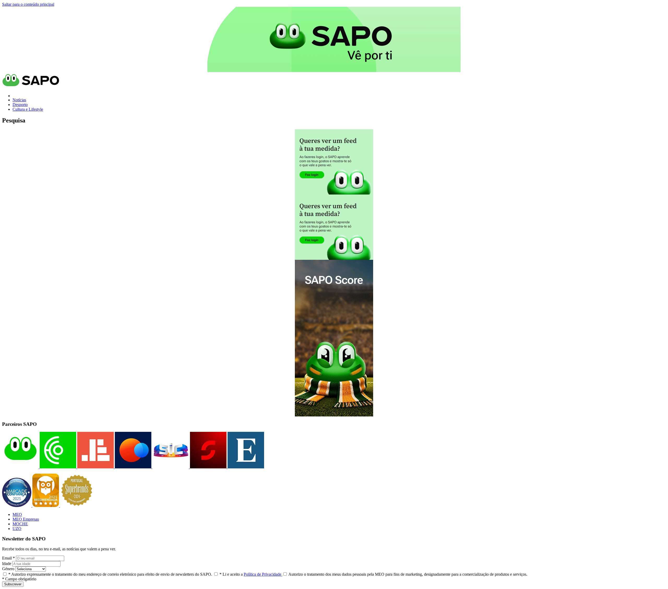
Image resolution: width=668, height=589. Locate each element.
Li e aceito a (250, 574)
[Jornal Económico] (95, 467)
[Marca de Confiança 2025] (17, 505)
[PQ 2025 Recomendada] (46, 505)
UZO (17, 528)
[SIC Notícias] (207, 467)
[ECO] (57, 467)
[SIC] (170, 467)
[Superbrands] (76, 505)
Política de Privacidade (263, 574)
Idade (6, 563)
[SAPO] (20, 467)
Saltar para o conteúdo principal (28, 4)
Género (8, 569)
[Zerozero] (132, 467)
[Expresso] (245, 467)
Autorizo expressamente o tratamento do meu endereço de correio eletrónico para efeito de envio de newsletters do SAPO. (110, 574)
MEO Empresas (26, 519)
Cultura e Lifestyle (28, 109)
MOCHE (20, 524)
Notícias (19, 100)
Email (8, 558)
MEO (17, 514)
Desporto (20, 104)
